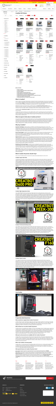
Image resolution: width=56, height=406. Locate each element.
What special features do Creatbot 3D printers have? (26, 97)
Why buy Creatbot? (20, 91)
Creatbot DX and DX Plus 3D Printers (19, 75)
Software (29, 8)
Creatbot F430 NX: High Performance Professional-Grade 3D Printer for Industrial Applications (29, 51)
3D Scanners (10, 8)
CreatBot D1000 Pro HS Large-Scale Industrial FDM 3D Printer (19, 51)
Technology (6, 60)
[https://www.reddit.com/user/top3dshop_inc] (50, 403)
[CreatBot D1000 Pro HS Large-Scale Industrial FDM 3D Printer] (19, 45)
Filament (20, 8)
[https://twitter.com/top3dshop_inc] (46, 403)
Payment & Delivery (41, 2)
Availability (6, 35)
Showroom (21, 389)
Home (16, 11)
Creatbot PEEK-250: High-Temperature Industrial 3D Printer (39, 51)
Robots (15, 8)
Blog (53, 8)
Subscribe (50, 378)
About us (44, 8)
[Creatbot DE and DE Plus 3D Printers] (49, 45)
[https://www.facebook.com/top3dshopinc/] (42, 403)
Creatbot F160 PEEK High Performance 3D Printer (29, 75)
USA (48, 2)
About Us (21, 387)
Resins (24, 8)
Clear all (12, 11)
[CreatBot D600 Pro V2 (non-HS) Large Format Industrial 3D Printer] (29, 23)
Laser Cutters (34, 8)
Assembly (5, 71)
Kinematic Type (6, 65)
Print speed (6, 73)
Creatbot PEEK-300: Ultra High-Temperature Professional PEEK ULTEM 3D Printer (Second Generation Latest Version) (49, 28)
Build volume (6, 47)
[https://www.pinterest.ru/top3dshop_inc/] (52, 403)
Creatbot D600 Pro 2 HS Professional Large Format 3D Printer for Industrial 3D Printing (19, 28)
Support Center (34, 2)
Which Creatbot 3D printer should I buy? (23, 92)
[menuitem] (4, 9)
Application (6, 40)
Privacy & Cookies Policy (23, 395)
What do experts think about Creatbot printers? (25, 90)
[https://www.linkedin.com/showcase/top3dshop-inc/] (48, 403)
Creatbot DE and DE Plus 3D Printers (49, 51)
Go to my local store (48, 5)
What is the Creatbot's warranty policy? (23, 96)
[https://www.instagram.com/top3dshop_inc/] (44, 403)
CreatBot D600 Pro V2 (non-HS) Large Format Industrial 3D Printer (29, 28)
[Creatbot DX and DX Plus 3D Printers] (19, 70)
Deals (5, 75)
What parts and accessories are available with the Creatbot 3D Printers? (29, 95)
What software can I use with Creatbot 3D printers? (25, 94)
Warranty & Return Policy (23, 392)
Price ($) (5, 13)
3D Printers (4, 8)
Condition (5, 77)
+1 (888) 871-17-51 (8, 2)
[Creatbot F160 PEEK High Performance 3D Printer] (29, 70)
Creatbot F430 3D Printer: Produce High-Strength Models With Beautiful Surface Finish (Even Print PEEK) (39, 28)
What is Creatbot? (20, 89)
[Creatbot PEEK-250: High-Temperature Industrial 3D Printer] (39, 45)
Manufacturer (6, 18)
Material (5, 58)
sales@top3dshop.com (9, 390)
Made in (5, 69)
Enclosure (5, 67)
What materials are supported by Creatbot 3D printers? (26, 93)
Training (49, 8)
